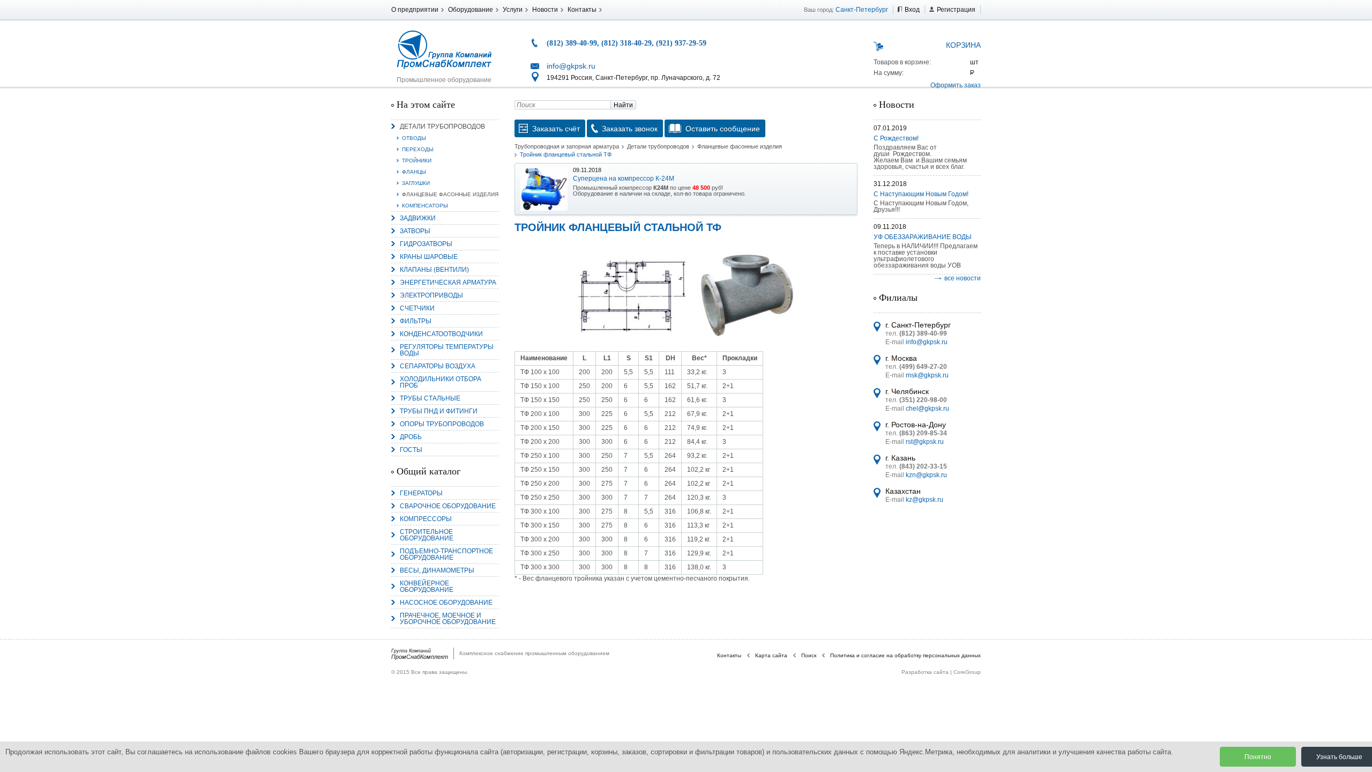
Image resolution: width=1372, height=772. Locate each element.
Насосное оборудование (446, 602)
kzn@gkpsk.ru (926, 475)
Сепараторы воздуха (437, 366)
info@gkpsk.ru (571, 66)
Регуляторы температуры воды (447, 350)
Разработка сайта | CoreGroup (941, 672)
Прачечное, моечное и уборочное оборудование (448, 619)
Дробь (411, 437)
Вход (912, 9)
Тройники (416, 161)
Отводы (414, 138)
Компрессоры (426, 519)
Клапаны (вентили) (434, 269)
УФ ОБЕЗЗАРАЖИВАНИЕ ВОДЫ (923, 237)
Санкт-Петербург (862, 9)
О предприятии (414, 9)
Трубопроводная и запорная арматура (566, 146)
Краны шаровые (429, 257)
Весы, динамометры (437, 570)
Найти (623, 105)
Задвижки (418, 218)
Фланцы (414, 172)
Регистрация (956, 9)
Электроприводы (431, 295)
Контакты (582, 9)
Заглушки (416, 183)
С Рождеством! (896, 138)
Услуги (513, 9)
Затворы (415, 231)
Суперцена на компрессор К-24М (623, 178)
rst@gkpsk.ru (925, 442)
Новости (545, 9)
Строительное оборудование (426, 535)
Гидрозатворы (426, 244)
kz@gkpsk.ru (924, 499)
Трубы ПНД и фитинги (439, 411)
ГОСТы (411, 450)
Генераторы (421, 493)
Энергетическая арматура (448, 282)
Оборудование (470, 9)
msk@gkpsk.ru (927, 375)
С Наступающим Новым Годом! (921, 194)
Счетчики (417, 308)
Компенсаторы (425, 206)
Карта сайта (771, 655)
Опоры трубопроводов (442, 424)
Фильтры (415, 321)
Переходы (418, 149)
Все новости (962, 278)
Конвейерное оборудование (426, 586)
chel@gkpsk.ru (927, 408)
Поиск (808, 655)
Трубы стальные (430, 398)
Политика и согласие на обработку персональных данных (905, 655)
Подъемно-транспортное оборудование (446, 554)
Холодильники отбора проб (440, 382)
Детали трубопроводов (442, 126)
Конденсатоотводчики (441, 334)
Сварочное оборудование (448, 506)
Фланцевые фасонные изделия (450, 194)
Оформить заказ (955, 85)
